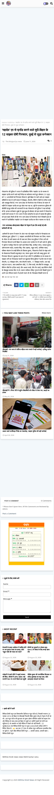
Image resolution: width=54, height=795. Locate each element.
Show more (46, 313)
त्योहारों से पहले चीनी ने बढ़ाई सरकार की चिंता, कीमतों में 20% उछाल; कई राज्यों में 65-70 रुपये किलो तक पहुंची (14, 676)
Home (4, 122)
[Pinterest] (32, 285)
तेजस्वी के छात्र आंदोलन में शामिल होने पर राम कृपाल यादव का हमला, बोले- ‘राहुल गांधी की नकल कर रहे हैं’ (14, 649)
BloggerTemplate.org (27, 789)
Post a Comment (9, 513)
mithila (11, 122)
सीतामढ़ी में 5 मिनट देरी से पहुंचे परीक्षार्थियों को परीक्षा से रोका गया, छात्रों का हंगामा (26, 391)
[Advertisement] (27, 36)
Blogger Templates (25, 785)
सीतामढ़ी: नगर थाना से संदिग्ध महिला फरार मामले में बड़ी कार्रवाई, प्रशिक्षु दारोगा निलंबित (27, 350)
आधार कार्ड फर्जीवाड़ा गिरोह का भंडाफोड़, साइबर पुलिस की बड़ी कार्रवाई (24, 431)
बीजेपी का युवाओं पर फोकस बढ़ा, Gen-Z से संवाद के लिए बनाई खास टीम (38, 649)
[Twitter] (21, 285)
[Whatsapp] (26, 285)
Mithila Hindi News (26, 780)
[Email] (37, 285)
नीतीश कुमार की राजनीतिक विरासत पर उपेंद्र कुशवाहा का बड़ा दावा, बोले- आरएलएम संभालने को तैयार (39, 676)
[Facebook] (16, 285)
